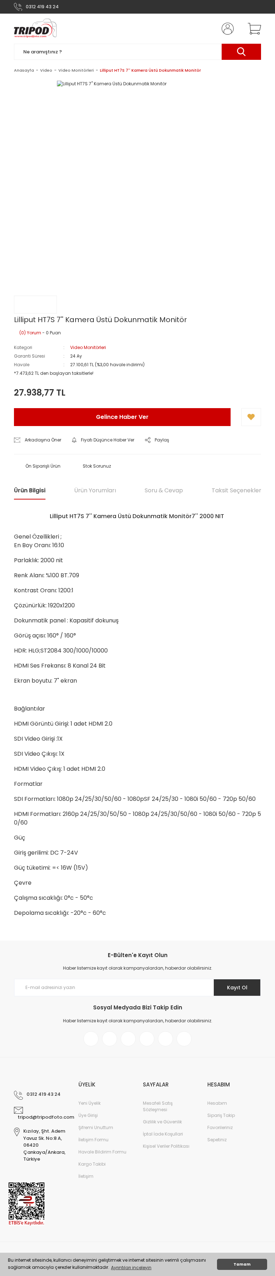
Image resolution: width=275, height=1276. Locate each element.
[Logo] (35, 29)
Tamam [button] (242, 1264)
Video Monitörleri (88, 347)
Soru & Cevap (164, 490)
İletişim (85, 1176)
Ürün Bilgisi (29, 490)
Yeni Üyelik (89, 1103)
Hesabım (217, 1103)
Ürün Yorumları (95, 490)
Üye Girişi (88, 1115)
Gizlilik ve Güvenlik (162, 1122)
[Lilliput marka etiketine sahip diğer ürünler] (35, 305)
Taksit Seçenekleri (237, 490)
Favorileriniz (220, 1127)
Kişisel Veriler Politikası (166, 1146)
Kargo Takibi (92, 1164)
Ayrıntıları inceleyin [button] (131, 1268)
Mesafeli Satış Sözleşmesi (158, 1106)
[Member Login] (226, 29)
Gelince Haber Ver (122, 417)
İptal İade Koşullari (163, 1134)
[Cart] (253, 29)
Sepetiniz (217, 1140)
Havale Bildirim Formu (102, 1152)
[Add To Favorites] (251, 417)
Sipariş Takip (221, 1115)
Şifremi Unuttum (95, 1127)
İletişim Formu (93, 1140)
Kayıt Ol (237, 987)
